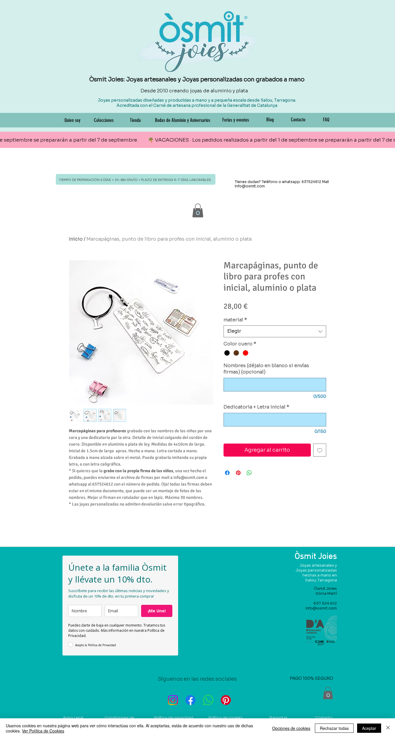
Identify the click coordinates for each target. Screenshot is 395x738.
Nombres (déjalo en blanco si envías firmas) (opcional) (266, 368)
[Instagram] (173, 700)
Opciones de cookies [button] (291, 728)
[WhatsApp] (208, 700)
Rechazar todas (334, 728)
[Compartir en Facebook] (227, 472)
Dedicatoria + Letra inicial (256, 407)
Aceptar (369, 728)
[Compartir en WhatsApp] (249, 472)
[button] (198, 210)
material (235, 320)
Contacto (324, 717)
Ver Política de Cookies (43, 731)
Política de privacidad (173, 717)
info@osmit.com (250, 186)
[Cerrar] (388, 728)
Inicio (76, 239)
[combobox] (275, 331)
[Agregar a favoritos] (319, 450)
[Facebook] (190, 700)
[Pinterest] (225, 700)
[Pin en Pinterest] (238, 472)
